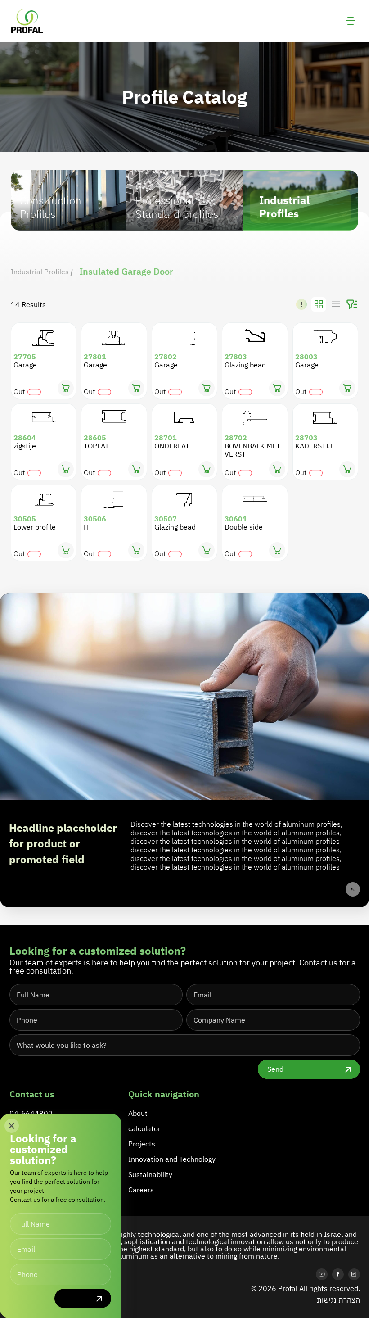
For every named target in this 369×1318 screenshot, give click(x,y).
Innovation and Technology (172, 1159)
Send (275, 1068)
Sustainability (150, 1174)
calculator (144, 1128)
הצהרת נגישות (338, 1300)
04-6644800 (31, 1113)
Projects (141, 1143)
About (138, 1113)
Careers (141, 1189)
